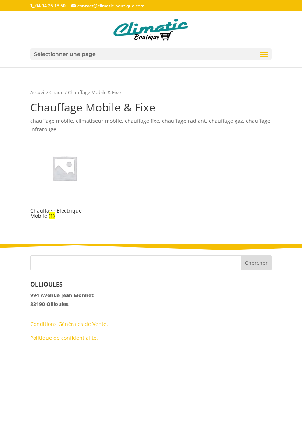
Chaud (56, 92)
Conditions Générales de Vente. (69, 323)
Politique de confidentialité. (64, 337)
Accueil (37, 92)
